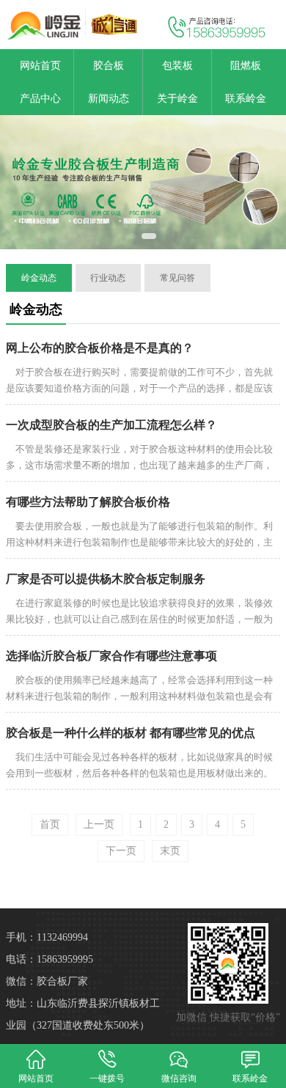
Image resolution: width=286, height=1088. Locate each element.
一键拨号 (107, 1078)
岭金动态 (38, 278)
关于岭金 (177, 98)
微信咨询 (179, 1078)
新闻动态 (108, 98)
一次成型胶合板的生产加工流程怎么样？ (111, 425)
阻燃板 (245, 65)
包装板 (177, 65)
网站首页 (40, 65)
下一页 (121, 850)
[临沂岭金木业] (71, 24)
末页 (170, 850)
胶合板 (108, 65)
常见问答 (177, 278)
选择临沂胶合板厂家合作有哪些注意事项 (111, 656)
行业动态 (107, 278)
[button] (133, 236)
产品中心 (40, 98)
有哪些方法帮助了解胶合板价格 (88, 502)
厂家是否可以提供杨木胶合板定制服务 (105, 579)
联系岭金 (245, 98)
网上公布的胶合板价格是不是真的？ (100, 348)
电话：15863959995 (49, 959)
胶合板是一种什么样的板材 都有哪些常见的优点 (130, 733)
